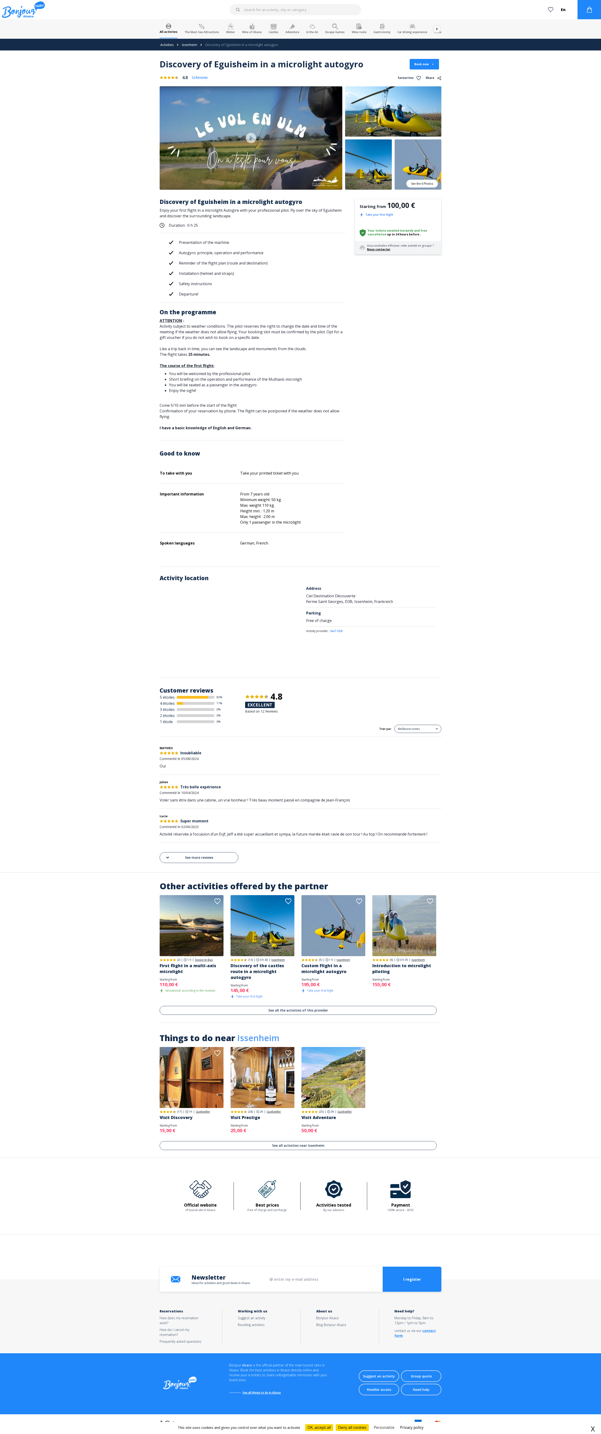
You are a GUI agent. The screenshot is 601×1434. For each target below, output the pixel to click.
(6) (391, 960)
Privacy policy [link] (412, 1427)
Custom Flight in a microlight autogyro (324, 968)
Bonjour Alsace (327, 1318)
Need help (421, 1389)
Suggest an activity (251, 1318)
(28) (250, 1112)
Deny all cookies (352, 1427)
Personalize (384, 1427)
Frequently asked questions (180, 1341)
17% (219, 703)
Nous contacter (378, 249)
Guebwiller (203, 1112)
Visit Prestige (245, 1117)
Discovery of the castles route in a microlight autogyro (257, 971)
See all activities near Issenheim (298, 1145)
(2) (178, 960)
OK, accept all (319, 1427)
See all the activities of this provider (298, 1010)
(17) (179, 1112)
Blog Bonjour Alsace (331, 1325)
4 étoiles (167, 703)
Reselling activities (251, 1325)
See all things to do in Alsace (262, 1393)
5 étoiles (167, 697)
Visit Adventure (318, 1117)
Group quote (421, 1376)
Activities (167, 44)
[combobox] (295, 9)
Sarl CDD (336, 631)
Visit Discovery (176, 1117)
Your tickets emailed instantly (390, 231)
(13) (250, 960)
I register (412, 1279)
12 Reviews (200, 77)
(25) (321, 1112)
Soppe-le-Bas (204, 960)
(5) (320, 960)
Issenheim (189, 44)
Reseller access (379, 1389)
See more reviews (199, 857)
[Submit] (238, 9)
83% (219, 697)
